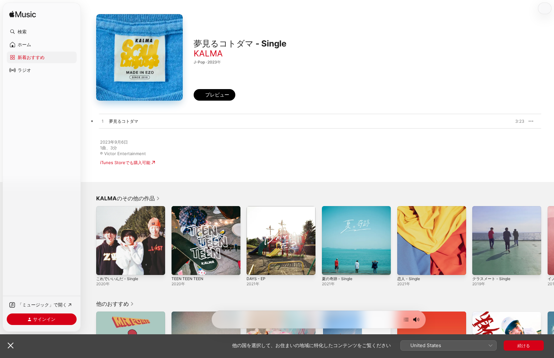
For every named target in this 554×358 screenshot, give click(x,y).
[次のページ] (547, 240)
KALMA (208, 53)
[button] (41, 31)
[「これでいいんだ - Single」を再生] (104, 267)
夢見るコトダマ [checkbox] (123, 121)
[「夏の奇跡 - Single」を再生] (330, 267)
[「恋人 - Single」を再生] (405, 267)
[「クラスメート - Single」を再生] (480, 267)
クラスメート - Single (493, 208)
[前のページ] (89, 240)
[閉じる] (10, 345)
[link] (128, 198)
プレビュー (516, 121)
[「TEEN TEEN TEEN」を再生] (179, 267)
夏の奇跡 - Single (338, 208)
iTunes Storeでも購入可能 (125, 162)
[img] (22, 14)
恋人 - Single (409, 208)
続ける (523, 345)
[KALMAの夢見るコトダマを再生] (102, 121)
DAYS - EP (257, 208)
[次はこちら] (406, 319)
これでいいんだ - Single (119, 208)
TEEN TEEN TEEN (189, 208)
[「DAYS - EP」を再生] (254, 267)
